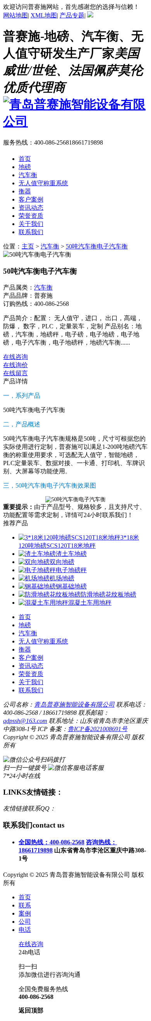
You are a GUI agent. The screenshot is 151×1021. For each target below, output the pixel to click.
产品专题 (72, 15)
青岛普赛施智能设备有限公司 (74, 704)
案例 (25, 913)
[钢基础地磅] (37, 586)
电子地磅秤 (71, 570)
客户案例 (31, 657)
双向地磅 (62, 562)
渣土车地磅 (71, 553)
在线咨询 (15, 357)
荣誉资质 (31, 674)
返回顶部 (31, 1010)
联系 (25, 905)
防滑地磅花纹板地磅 (108, 594)
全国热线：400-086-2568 (51, 842)
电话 (25, 929)
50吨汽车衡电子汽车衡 (97, 246)
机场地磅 (62, 578)
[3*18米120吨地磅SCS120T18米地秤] (69, 537)
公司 (25, 921)
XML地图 (44, 15)
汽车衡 (50, 246)
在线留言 (15, 373)
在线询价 (15, 365)
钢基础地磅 (71, 586)
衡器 (25, 649)
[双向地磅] (34, 562)
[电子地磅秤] (37, 570)
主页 (28, 246)
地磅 (25, 625)
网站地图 (15, 15)
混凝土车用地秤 (90, 602)
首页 (25, 897)
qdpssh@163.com (25, 720)
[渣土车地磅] (37, 553)
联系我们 (31, 690)
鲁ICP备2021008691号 (97, 729)
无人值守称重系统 (43, 641)
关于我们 (31, 682)
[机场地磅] (34, 578)
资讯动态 (31, 665)
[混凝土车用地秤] (43, 602)
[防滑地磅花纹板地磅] (50, 594)
